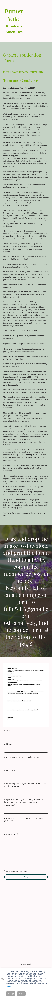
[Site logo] (14, 36)
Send (26, 877)
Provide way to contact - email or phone (22, 757)
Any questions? (11, 834)
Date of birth (10, 770)
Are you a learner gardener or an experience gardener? (23, 819)
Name (7, 730)
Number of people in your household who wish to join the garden (25, 785)
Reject (21, 993)
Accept (10, 993)
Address (8, 744)
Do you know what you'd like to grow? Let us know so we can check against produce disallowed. (24, 802)
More (8, 987)
